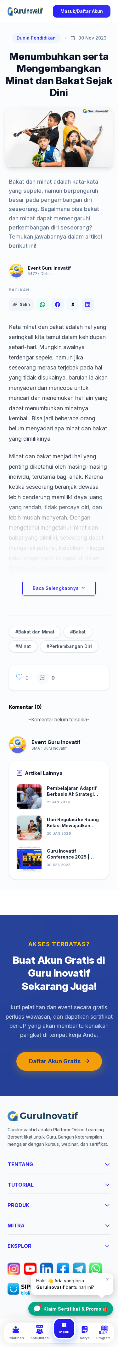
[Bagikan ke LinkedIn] (87, 304)
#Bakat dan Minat (34, 631)
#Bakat (78, 631)
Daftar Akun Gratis (55, 1061)
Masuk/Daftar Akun (81, 11)
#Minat (23, 646)
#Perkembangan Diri (69, 646)
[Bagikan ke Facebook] (57, 304)
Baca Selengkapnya (56, 588)
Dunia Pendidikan (36, 37)
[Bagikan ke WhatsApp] (42, 304)
